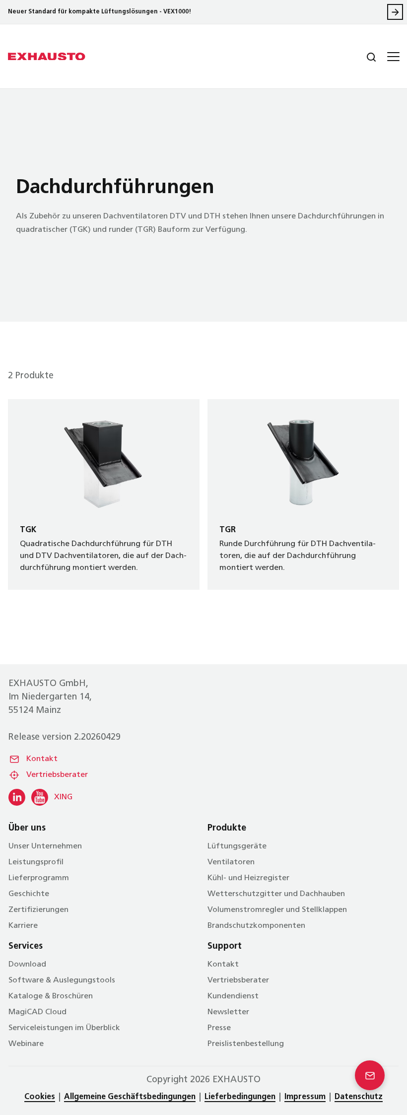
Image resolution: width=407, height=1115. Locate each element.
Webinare (26, 1044)
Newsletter (228, 1012)
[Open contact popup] (370, 1075)
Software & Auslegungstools (61, 980)
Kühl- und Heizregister (248, 878)
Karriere (23, 926)
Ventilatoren (231, 862)
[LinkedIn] (16, 797)
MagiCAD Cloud (37, 1012)
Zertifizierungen (38, 910)
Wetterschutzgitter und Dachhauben (276, 894)
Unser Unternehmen (45, 846)
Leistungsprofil (36, 862)
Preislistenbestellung (245, 1044)
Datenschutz (359, 1097)
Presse (219, 1028)
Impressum (305, 1097)
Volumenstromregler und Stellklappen (277, 910)
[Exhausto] (46, 57)
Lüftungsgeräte (237, 846)
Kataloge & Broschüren (50, 996)
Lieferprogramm (38, 878)
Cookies (39, 1097)
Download (27, 965)
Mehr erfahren (395, 12)
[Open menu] (392, 57)
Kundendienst (233, 996)
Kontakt (42, 759)
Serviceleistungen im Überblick (64, 1028)
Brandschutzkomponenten (256, 926)
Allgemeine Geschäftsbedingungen (130, 1097)
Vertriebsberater (57, 775)
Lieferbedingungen (239, 1097)
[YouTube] (39, 797)
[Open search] (363, 57)
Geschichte (28, 894)
